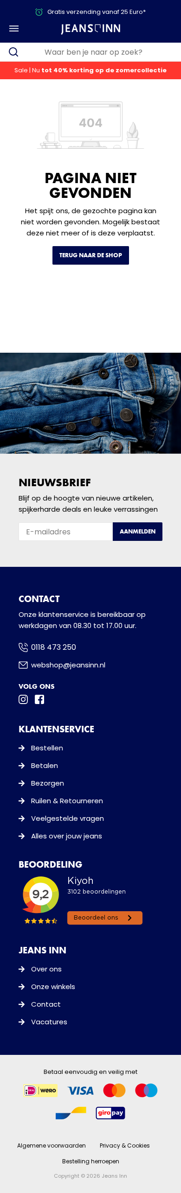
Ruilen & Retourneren (67, 801)
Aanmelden (137, 531)
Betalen (44, 765)
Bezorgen (47, 783)
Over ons (46, 969)
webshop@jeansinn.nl (68, 665)
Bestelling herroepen (90, 1161)
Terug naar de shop (90, 255)
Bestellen (47, 748)
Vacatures (49, 1022)
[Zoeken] (13, 52)
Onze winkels (53, 986)
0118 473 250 (53, 647)
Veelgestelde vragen (67, 818)
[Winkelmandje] (166, 28)
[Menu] (14, 28)
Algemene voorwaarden (51, 1145)
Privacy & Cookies (125, 1145)
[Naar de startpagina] (90, 29)
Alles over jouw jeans (66, 836)
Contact (46, 1004)
